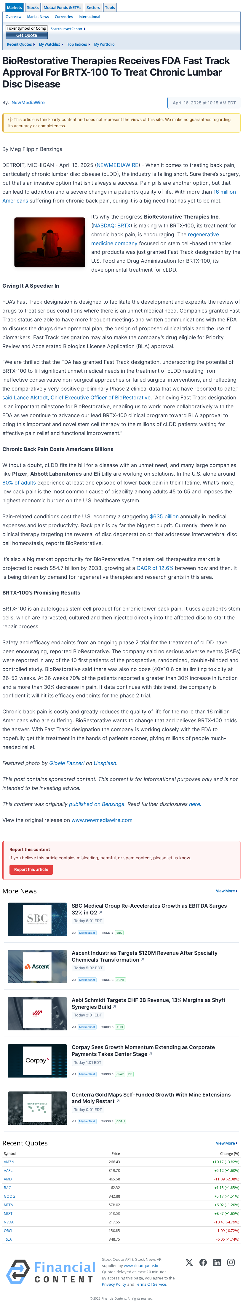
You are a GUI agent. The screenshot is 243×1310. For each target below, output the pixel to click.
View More (225, 890)
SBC (119, 932)
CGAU (120, 1121)
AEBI (119, 1027)
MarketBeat (87, 932)
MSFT (8, 1213)
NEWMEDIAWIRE (117, 165)
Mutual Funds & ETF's (62, 7)
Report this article (31, 869)
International (89, 16)
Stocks (33, 7)
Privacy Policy (114, 1284)
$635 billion (164, 516)
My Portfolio (104, 44)
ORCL (8, 1230)
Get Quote (26, 35)
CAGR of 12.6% (155, 568)
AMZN (9, 1161)
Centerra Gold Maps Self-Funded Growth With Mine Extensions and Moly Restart (151, 1098)
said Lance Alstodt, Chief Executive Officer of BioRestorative (76, 397)
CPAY (120, 1074)
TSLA (8, 1239)
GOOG (9, 1196)
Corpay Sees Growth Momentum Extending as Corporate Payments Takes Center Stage (143, 1050)
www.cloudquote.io (141, 1265)
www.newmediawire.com (101, 820)
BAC (7, 1187)
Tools (110, 7)
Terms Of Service (150, 1284)
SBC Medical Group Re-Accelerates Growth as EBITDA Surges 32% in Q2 (149, 909)
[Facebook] (203, 1272)
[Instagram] (231, 1272)
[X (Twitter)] (189, 1272)
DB (130, 1074)
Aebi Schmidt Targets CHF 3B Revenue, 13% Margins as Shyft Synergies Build (149, 1003)
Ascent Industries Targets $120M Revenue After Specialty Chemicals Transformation (145, 956)
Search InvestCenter (66, 28)
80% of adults (19, 482)
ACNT (120, 979)
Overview (13, 16)
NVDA (9, 1222)
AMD (8, 1179)
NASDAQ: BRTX (111, 225)
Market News (38, 16)
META (8, 1204)
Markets (14, 7)
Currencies (64, 16)
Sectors (93, 7)
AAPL (8, 1170)
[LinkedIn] (217, 1272)
